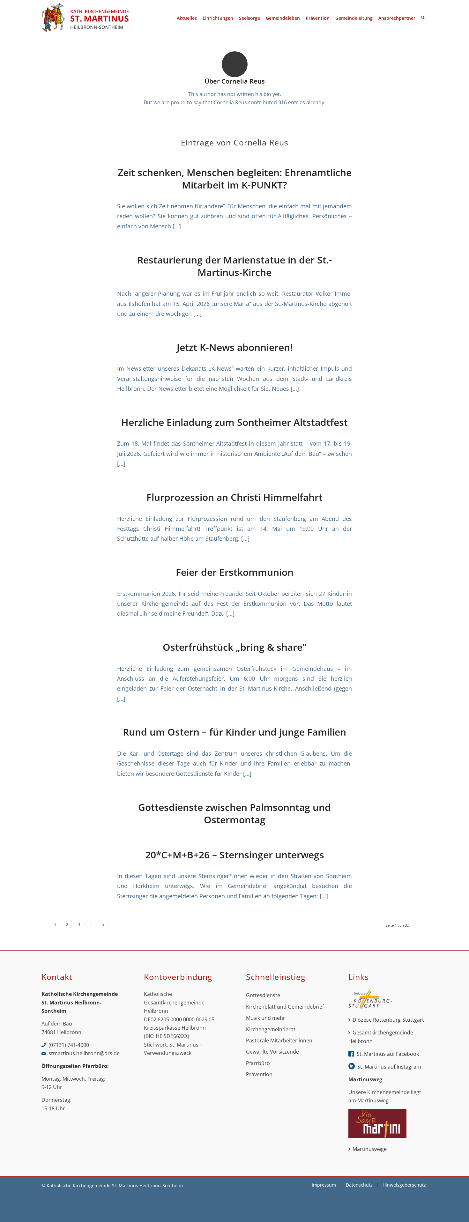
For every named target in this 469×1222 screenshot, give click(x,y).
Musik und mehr (265, 1017)
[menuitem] (187, 18)
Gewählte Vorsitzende (272, 1051)
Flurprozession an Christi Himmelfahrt (234, 497)
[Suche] (423, 18)
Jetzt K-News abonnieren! (235, 347)
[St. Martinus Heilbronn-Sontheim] (85, 18)
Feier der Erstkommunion (235, 572)
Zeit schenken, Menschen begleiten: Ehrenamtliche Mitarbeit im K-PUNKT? (235, 178)
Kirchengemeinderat (270, 1029)
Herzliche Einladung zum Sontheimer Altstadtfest (234, 422)
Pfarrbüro (258, 1063)
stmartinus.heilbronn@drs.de (84, 1053)
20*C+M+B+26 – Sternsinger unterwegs (234, 854)
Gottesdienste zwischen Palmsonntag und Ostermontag (234, 813)
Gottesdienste (263, 995)
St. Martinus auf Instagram (389, 1066)
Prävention (259, 1074)
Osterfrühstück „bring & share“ (234, 647)
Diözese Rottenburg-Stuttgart (388, 1019)
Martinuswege (370, 1148)
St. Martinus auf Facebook (388, 1053)
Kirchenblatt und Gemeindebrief (285, 1006)
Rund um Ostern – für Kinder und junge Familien (234, 731)
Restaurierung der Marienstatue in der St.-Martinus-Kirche (234, 266)
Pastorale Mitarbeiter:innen (279, 1040)
